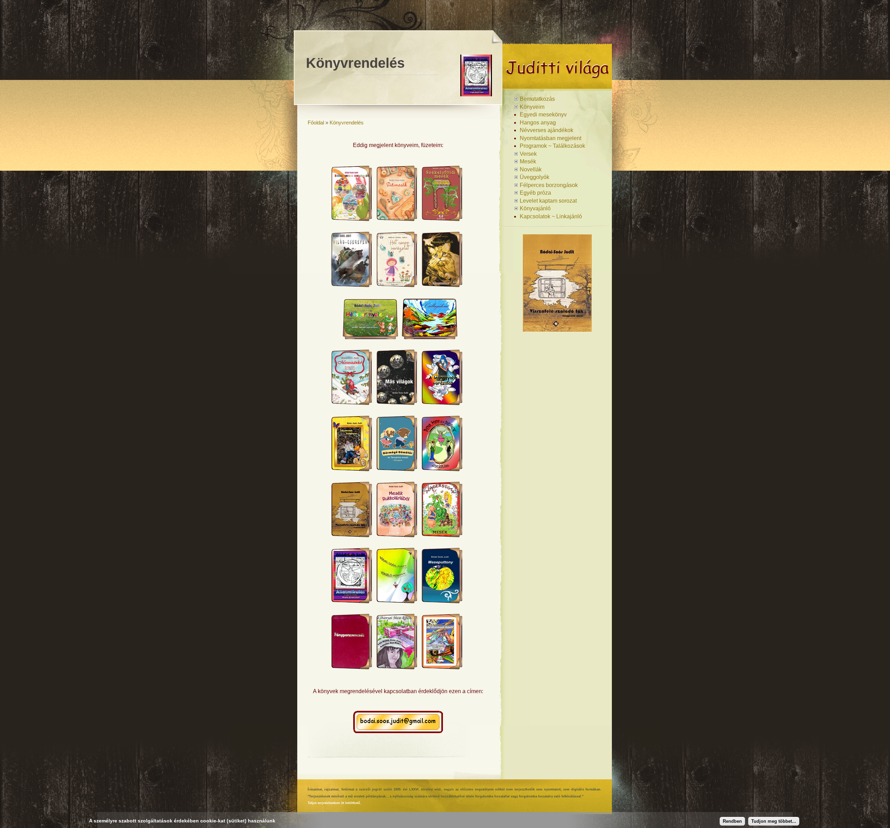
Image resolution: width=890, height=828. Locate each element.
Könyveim (532, 107)
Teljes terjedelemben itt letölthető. (334, 803)
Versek (528, 154)
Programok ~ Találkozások (552, 146)
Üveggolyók (534, 177)
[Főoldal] (557, 86)
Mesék (528, 161)
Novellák (531, 169)
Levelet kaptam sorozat (548, 201)
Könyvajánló (535, 208)
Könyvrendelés (347, 122)
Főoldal (316, 122)
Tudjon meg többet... (773, 821)
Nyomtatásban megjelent (550, 138)
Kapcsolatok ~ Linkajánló (551, 216)
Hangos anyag (538, 122)
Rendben (732, 821)
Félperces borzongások (549, 185)
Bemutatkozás (537, 99)
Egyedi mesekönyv (543, 114)
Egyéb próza (535, 193)
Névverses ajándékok (546, 130)
